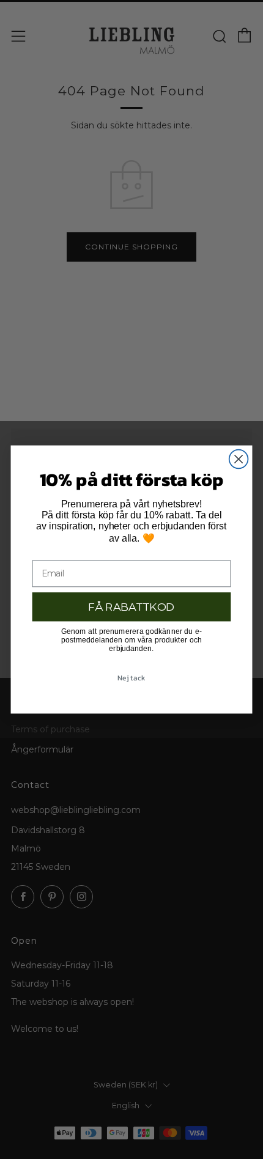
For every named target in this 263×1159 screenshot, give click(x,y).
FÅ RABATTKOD (131, 606)
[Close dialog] (238, 459)
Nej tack (131, 677)
